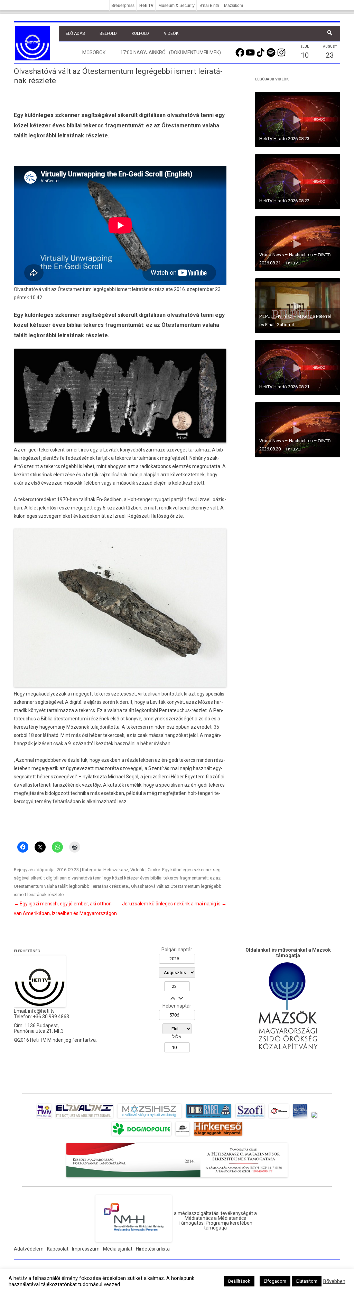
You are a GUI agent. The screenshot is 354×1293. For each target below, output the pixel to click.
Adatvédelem (29, 1249)
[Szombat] (300, 1117)
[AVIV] (44, 1117)
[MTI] (278, 1117)
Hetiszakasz (115, 869)
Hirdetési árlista (153, 1249)
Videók (171, 33)
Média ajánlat (117, 1249)
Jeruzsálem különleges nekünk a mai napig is (174, 903)
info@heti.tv (41, 1011)
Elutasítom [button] (306, 1281)
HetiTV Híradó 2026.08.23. (284, 138)
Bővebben (334, 1281)
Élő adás (75, 33)
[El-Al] (84, 1117)
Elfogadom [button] (275, 1281)
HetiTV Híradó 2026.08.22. (284, 200)
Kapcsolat (57, 1249)
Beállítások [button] (239, 1281)
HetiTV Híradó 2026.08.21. (284, 386)
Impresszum (86, 1249)
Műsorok (93, 52)
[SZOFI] (250, 1117)
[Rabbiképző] (314, 1117)
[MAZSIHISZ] (149, 1117)
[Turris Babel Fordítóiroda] (208, 1117)
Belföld (108, 33)
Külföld (140, 33)
